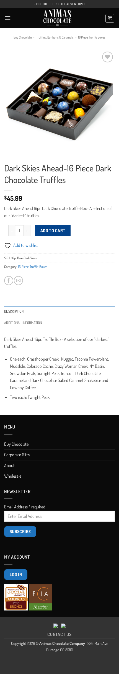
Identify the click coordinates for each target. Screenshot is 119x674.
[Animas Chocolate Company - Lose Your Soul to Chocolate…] (57, 18)
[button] (7, 18)
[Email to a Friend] (18, 280)
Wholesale (12, 476)
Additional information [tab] (23, 322)
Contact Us (59, 634)
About (9, 465)
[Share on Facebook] (8, 280)
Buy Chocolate (23, 37)
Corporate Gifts (17, 454)
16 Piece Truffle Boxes (91, 37)
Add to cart (52, 230)
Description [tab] (14, 311)
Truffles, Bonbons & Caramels (55, 37)
